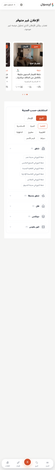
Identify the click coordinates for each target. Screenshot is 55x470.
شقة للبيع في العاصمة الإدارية (33, 174)
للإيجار (30, 118)
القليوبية (42, 132)
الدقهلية (20, 132)
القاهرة (42, 126)
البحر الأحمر (30, 138)
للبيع (41, 118)
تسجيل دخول (8, 4)
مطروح (30, 132)
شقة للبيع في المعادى (35, 180)
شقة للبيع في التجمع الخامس (33, 163)
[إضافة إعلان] (27, 462)
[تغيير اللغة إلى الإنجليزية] (21, 4)
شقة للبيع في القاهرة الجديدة (33, 168)
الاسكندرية (21, 126)
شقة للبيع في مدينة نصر (35, 157)
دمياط (42, 138)
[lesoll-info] (18, 70)
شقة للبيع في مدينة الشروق (33, 185)
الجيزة (32, 126)
